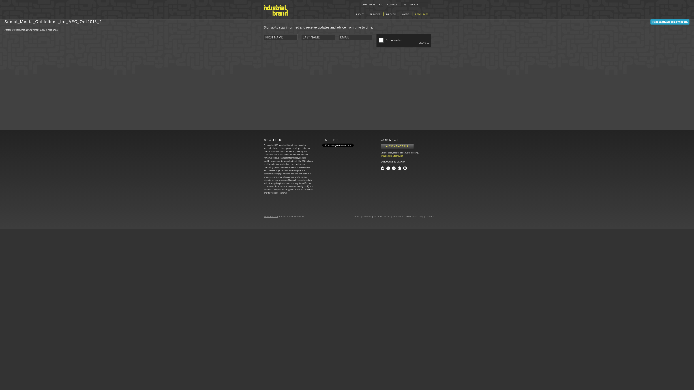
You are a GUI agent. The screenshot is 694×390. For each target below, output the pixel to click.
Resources (421, 14)
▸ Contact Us (397, 146)
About (360, 14)
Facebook (388, 168)
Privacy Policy (271, 216)
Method (391, 14)
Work (405, 14)
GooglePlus (399, 168)
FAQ (381, 4)
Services (375, 14)
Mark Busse (39, 29)
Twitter (382, 168)
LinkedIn (394, 168)
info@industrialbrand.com (392, 155)
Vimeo (405, 168)
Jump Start (368, 4)
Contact (392, 4)
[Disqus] (53, 79)
